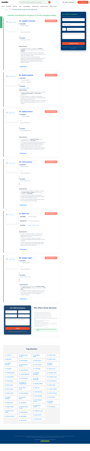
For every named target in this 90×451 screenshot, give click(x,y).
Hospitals (8, 6)
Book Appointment (51, 20)
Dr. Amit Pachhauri (52, 393)
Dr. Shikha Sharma (9, 372)
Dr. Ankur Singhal (23, 370)
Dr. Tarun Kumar (25, 162)
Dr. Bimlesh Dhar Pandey (23, 355)
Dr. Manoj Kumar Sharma (23, 365)
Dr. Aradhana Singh (36, 355)
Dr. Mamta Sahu (37, 360)
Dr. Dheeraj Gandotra (50, 402)
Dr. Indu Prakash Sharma (37, 400)
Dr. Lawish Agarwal (24, 374)
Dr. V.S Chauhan (51, 406)
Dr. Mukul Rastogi (37, 391)
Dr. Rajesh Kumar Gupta (9, 411)
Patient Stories (44, 6)
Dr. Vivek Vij (8, 355)
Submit (17, 328)
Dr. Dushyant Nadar (22, 398)
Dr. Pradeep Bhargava (36, 373)
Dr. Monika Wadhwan (36, 379)
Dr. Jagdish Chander (27, 21)
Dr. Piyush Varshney (49, 364)
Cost (20, 6)
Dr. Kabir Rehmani (23, 393)
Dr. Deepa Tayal (51, 359)
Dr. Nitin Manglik (37, 396)
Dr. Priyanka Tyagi (52, 376)
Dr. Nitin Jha (24, 213)
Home (2, 6)
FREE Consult (53, 6)
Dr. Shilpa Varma (25, 111)
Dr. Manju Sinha (9, 402)
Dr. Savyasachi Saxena (37, 406)
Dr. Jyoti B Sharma (52, 381)
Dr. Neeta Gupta (37, 415)
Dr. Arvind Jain (22, 420)
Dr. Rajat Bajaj (22, 416)
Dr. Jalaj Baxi (8, 368)
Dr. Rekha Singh (51, 355)
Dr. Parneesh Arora (22, 388)
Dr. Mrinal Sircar (9, 381)
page (10, 9)
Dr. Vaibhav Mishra (38, 383)
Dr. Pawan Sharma (9, 416)
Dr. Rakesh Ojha (9, 393)
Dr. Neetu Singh (51, 385)
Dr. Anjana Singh (9, 406)
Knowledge (27, 6)
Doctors (15, 6)
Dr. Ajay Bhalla (22, 402)
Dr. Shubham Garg (38, 410)
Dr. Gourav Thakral (52, 389)
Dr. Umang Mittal (9, 376)
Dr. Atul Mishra (51, 397)
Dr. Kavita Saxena (23, 378)
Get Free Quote (83, 2)
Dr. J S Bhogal (36, 368)
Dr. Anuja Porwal (37, 419)
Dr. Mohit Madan (23, 360)
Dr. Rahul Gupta (9, 385)
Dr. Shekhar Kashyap (8, 364)
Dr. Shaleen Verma (52, 372)
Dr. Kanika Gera (51, 368)
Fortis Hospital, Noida (24, 88)
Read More (23, 66)
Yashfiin (4, 2)
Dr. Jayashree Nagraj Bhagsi (22, 383)
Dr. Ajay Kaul (8, 359)
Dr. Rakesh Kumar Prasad (23, 407)
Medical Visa (35, 6)
